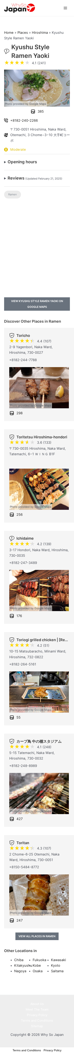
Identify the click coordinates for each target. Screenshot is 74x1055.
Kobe (37, 965)
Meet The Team (37, 1009)
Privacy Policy (37, 1015)
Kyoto (55, 965)
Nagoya (20, 971)
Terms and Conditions (37, 1020)
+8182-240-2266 (24, 120)
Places (22, 32)
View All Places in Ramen (37, 936)
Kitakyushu (23, 965)
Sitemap (37, 1026)
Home (9, 32)
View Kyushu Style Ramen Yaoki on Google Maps (37, 303)
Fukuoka (39, 960)
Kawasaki (58, 960)
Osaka (38, 971)
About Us (37, 1004)
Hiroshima (40, 32)
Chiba (18, 960)
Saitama (57, 971)
